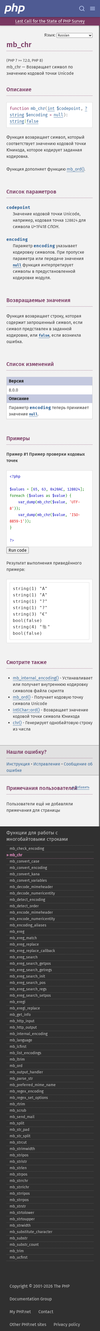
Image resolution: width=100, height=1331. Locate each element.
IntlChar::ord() (26, 709)
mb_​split (17, 1123)
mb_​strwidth (20, 1225)
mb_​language (21, 1040)
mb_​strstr (18, 1206)
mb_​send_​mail (22, 1117)
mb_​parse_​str (21, 1078)
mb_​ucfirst (18, 1257)
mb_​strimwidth (22, 1149)
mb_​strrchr (19, 1180)
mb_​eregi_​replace (25, 1008)
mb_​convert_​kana (25, 874)
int (51, 108)
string (17, 114)
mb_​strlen (18, 1168)
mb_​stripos (19, 1155)
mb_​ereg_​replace (24, 944)
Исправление (46, 764)
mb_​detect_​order (24, 906)
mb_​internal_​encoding (28, 1034)
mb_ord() (75, 169)
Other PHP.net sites (28, 1324)
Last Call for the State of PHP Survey (50, 21)
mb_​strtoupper (22, 1219)
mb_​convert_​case (24, 861)
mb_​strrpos (19, 1200)
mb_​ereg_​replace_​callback (32, 951)
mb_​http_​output (23, 1027)
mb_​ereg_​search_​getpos (30, 963)
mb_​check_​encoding (27, 848)
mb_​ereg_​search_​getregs (31, 970)
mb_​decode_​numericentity (32, 893)
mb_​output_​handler (26, 1072)
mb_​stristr (18, 1161)
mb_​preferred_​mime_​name (33, 1085)
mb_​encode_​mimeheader (31, 912)
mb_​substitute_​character (31, 1232)
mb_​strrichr (19, 1187)
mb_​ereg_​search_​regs (28, 989)
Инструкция (18, 764)
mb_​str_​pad (19, 1129)
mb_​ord (16, 1066)
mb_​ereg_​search (24, 957)
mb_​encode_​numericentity (32, 919)
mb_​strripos (20, 1193)
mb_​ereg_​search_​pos (28, 982)
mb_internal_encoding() (36, 678)
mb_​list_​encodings (25, 1053)
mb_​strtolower (22, 1212)
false (32, 121)
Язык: (49, 35)
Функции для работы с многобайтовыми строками (37, 836)
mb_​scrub (18, 1110)
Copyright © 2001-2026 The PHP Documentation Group (40, 1292)
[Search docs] (82, 8)
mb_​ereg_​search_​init (27, 976)
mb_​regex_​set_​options (29, 1097)
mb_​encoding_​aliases (28, 925)
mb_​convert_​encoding (28, 868)
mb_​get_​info (20, 1014)
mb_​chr (16, 855)
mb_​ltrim (17, 1059)
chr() (17, 722)
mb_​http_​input (22, 1021)
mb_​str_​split (20, 1136)
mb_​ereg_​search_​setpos (30, 995)
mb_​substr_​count (24, 1244)
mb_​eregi (17, 1002)
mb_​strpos (18, 1174)
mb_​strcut (18, 1142)
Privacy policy (67, 1324)
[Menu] (92, 8)
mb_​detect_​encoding (27, 899)
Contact (45, 1311)
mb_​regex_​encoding (26, 1091)
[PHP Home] (15, 8)
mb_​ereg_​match (23, 938)
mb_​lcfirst (18, 1046)
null (58, 114)
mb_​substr (18, 1238)
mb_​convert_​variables (28, 880)
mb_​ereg (17, 931)
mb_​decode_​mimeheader (31, 887)
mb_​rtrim (17, 1104)
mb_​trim (17, 1251)
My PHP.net (20, 1311)
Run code (18, 550)
